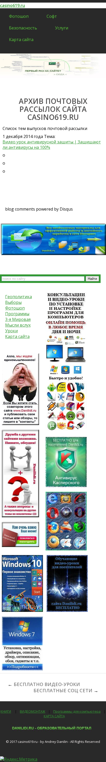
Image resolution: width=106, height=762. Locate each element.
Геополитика (18, 296)
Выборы (13, 302)
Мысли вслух (18, 325)
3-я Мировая (18, 319)
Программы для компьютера (77, 711)
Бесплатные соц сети (62, 690)
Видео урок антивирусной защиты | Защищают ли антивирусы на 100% (52, 144)
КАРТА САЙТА (54, 716)
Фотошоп (19, 16)
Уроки (11, 331)
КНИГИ (6, 711)
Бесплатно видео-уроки (47, 684)
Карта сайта (21, 39)
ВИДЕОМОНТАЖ (32, 711)
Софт (52, 16)
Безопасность (23, 28)
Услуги (61, 28)
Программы (17, 314)
